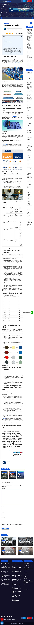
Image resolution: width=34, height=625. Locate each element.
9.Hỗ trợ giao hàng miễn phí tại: (7, 49)
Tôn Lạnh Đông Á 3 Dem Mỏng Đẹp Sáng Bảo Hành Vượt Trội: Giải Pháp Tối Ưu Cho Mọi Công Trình (29, 54)
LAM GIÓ (28, 125)
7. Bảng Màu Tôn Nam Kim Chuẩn (8, 46)
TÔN (28, 171)
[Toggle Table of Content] (21, 36)
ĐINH (28, 110)
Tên (2, 506)
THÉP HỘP (29, 155)
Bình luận (3, 488)
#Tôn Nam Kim (15, 29)
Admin (9, 461)
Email (3, 512)
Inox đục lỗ (29, 123)
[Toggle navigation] (16, 18)
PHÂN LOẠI (29, 132)
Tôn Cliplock (29, 184)
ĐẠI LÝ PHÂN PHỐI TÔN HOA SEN (29, 87)
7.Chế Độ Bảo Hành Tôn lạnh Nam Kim (8, 47)
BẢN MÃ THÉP (29, 72)
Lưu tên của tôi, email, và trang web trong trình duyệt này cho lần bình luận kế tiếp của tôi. (12, 525)
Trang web (3, 517)
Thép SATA (4, 418)
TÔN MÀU (28, 201)
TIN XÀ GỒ (29, 168)
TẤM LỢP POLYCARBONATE (29, 146)
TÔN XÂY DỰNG (4, 540)
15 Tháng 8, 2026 (21, 544)
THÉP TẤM (29, 157)
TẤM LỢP (28, 139)
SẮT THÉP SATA (6, 616)
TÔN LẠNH (29, 192)
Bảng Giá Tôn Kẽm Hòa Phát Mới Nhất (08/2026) (8, 542)
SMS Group (15, 116)
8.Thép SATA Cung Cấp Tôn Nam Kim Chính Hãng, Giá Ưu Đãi (12, 48)
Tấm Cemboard (29, 137)
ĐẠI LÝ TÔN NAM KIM (6, 23)
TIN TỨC (28, 166)
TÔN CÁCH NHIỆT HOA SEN (29, 181)
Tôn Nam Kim (4, 144)
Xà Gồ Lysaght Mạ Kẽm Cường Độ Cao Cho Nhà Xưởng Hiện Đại (29, 37)
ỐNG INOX (29, 130)
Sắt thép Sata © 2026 (20, 623)
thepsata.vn (17, 600)
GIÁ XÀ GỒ (29, 115)
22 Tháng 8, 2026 (5, 544)
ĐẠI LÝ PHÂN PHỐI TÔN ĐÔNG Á (29, 83)
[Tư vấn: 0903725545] (32, 312)
